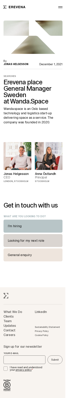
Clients (9, 316)
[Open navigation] (60, 7)
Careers (9, 335)
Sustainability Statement (47, 327)
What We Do (13, 311)
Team (8, 321)
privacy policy (24, 369)
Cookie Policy (41, 335)
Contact (9, 330)
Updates (10, 325)
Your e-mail (11, 353)
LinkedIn (41, 311)
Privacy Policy (42, 331)
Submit (55, 359)
